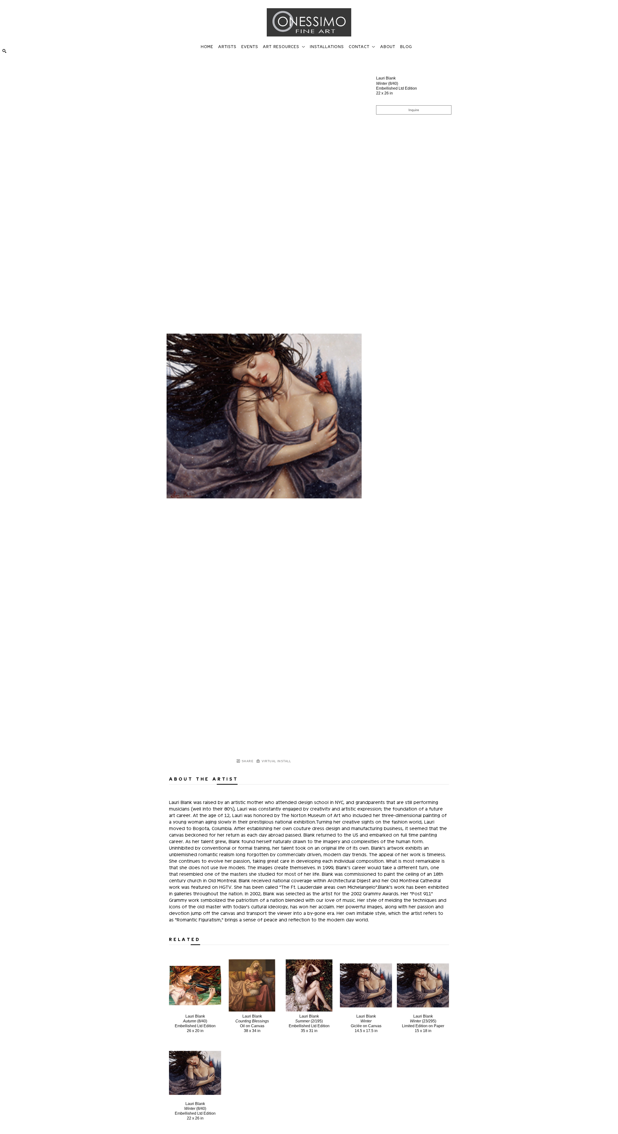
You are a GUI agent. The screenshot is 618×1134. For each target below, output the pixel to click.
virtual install (275, 761)
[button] (284, 46)
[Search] (4, 51)
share (247, 761)
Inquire (413, 110)
